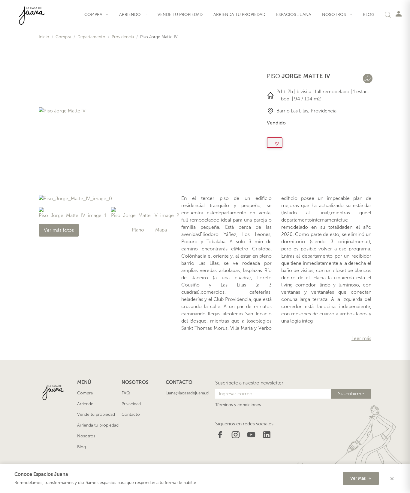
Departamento (91, 36)
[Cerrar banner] (392, 478)
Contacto (131, 414)
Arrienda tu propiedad (239, 14)
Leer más (361, 338)
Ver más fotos (59, 230)
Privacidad (131, 403)
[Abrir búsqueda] (388, 14)
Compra (63, 36)
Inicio (44, 36)
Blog (369, 14)
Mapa (161, 230)
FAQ (126, 393)
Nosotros (86, 436)
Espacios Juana (293, 14)
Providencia (123, 36)
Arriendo (85, 403)
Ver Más (358, 478)
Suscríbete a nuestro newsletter (249, 383)
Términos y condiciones (238, 404)
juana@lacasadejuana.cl (187, 393)
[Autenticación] (399, 14)
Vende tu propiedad (180, 14)
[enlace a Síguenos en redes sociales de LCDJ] (220, 434)
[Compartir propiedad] (368, 78)
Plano (138, 230)
